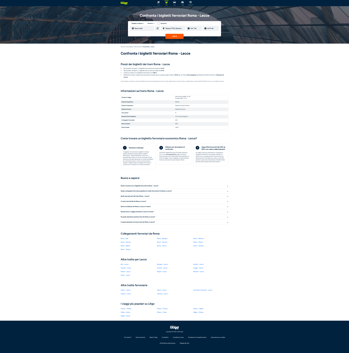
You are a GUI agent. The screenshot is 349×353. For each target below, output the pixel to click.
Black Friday (154, 337)
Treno (122, 47)
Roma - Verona (125, 249)
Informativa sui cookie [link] (218, 337)
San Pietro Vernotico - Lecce (202, 290)
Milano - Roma (125, 312)
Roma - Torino (161, 246)
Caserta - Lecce (126, 268)
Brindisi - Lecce (198, 264)
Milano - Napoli (198, 308)
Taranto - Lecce (126, 294)
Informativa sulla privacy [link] (167, 343)
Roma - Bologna (162, 238)
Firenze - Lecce (162, 268)
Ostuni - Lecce (125, 290)
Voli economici (140, 337)
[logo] (124, 3)
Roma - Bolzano (198, 238)
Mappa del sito (184, 343)
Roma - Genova (162, 242)
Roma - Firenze (126, 242)
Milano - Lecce (125, 271)
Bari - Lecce (125, 264)
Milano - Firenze (162, 308)
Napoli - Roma (125, 316)
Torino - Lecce (125, 275)
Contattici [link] (165, 337)
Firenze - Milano (126, 308)
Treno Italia (129, 47)
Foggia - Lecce (198, 268)
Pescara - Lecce (198, 271)
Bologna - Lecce (162, 264)
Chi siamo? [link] (127, 337)
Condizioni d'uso (178, 337)
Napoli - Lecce (162, 271)
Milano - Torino (162, 312)
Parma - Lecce (161, 290)
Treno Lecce (137, 47)
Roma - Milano (198, 242)
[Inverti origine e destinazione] (157, 28)
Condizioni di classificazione (197, 337)
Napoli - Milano (198, 312)
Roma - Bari (124, 238)
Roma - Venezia (198, 246)
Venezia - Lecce (162, 294)
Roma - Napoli (125, 246)
